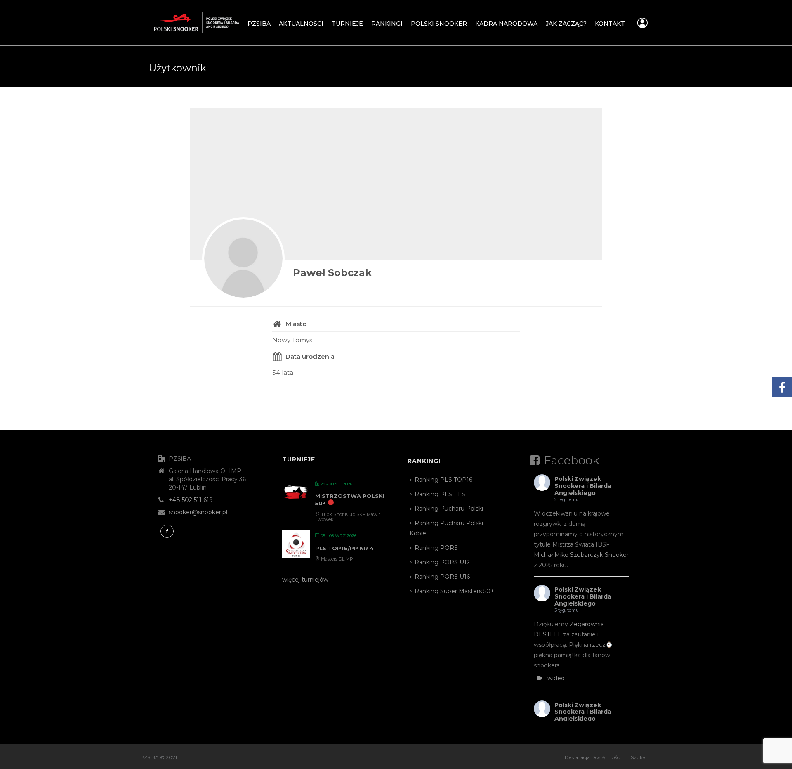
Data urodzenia (310, 356)
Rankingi (387, 23)
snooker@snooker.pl (198, 512)
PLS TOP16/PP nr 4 (344, 548)
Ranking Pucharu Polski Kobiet (446, 528)
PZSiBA (259, 23)
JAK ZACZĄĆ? (566, 23)
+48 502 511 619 (191, 500)
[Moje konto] (642, 25)
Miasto (295, 324)
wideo (556, 678)
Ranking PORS (436, 547)
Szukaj (639, 757)
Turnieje (347, 23)
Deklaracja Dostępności (593, 757)
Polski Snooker (439, 23)
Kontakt (610, 23)
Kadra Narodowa (506, 23)
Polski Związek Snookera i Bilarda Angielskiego (582, 486)
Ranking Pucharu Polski (449, 508)
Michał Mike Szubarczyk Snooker (581, 554)
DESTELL (547, 634)
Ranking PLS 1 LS (440, 494)
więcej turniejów (305, 579)
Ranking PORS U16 (442, 576)
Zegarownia (587, 624)
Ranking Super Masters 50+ (454, 591)
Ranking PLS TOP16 (443, 479)
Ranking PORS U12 (442, 562)
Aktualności (301, 23)
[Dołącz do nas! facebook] (167, 531)
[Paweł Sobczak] (243, 258)
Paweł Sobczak (332, 273)
